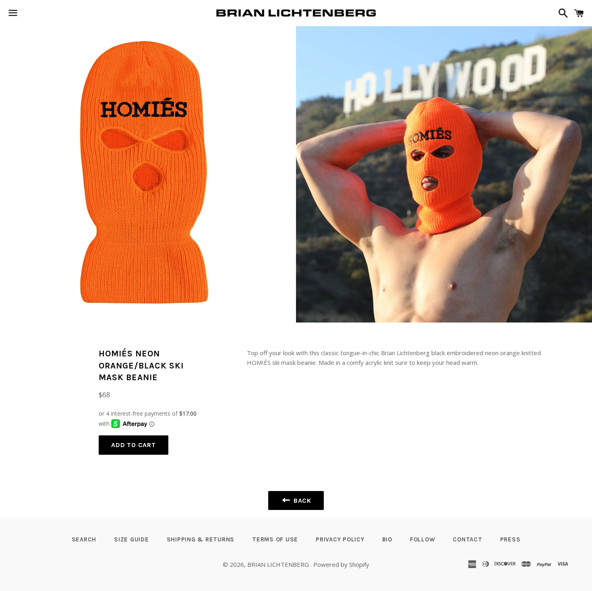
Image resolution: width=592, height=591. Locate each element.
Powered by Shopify (341, 564)
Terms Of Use (275, 539)
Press (510, 539)
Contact (467, 539)
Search (84, 539)
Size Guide (131, 539)
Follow (422, 539)
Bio (387, 539)
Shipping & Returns (201, 539)
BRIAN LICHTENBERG (278, 564)
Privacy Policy (340, 539)
